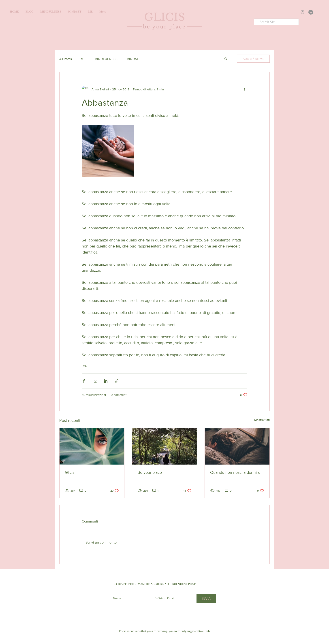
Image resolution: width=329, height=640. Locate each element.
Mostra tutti (262, 420)
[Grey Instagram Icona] (302, 12)
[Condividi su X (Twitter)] (95, 381)
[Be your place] (164, 446)
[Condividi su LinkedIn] (106, 381)
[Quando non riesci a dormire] (237, 446)
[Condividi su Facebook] (84, 381)
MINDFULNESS (106, 59)
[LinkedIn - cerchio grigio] (310, 12)
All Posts (65, 59)
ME (83, 59)
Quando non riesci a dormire (235, 472)
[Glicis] (92, 446)
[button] (226, 58)
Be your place (150, 472)
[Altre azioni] (244, 89)
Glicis (69, 472)
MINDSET (133, 59)
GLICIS (164, 17)
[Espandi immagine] (108, 151)
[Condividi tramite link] (117, 381)
